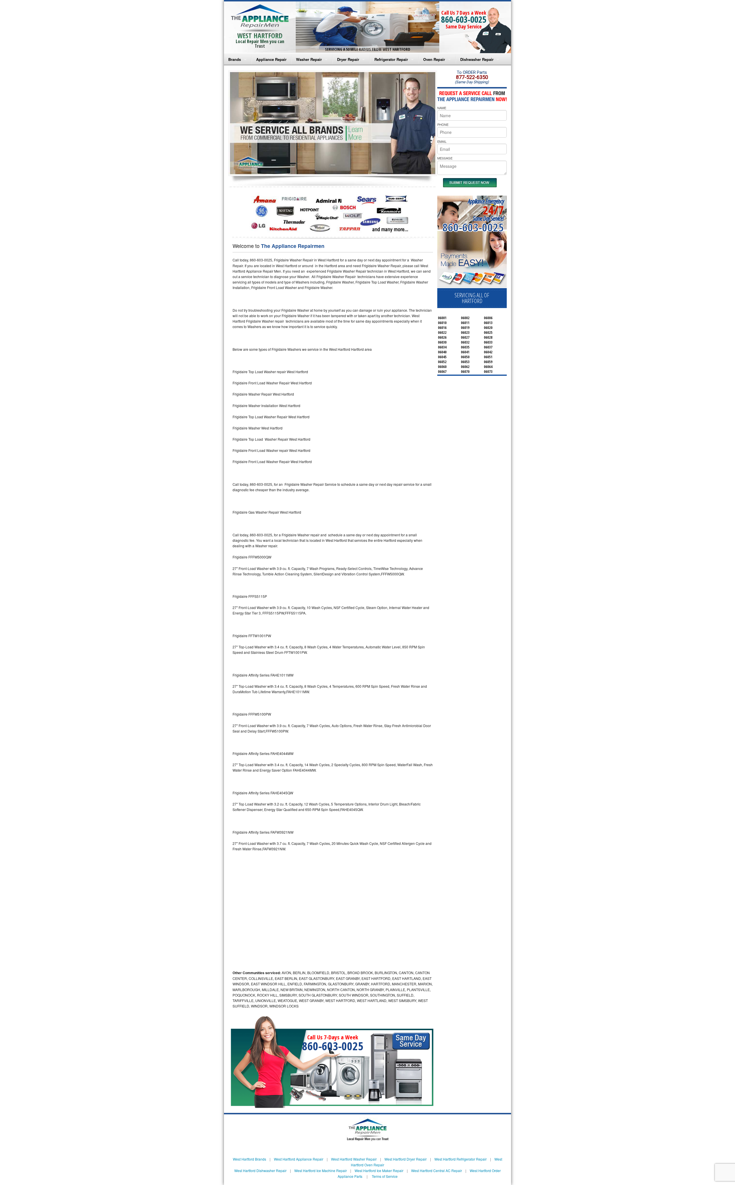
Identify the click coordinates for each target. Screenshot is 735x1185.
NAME (441, 107)
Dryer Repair (348, 59)
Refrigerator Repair (391, 59)
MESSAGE (444, 158)
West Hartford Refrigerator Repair (460, 1159)
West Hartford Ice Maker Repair (379, 1170)
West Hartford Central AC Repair (436, 1170)
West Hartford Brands (249, 1159)
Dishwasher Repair (477, 59)
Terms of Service (385, 1176)
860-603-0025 (463, 19)
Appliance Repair (271, 59)
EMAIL (441, 141)
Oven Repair (434, 59)
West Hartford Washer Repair (354, 1159)
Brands (234, 59)
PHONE (442, 124)
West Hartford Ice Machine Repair (320, 1170)
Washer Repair (309, 59)
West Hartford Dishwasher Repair (260, 1170)
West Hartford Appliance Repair (298, 1159)
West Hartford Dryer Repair (405, 1159)
